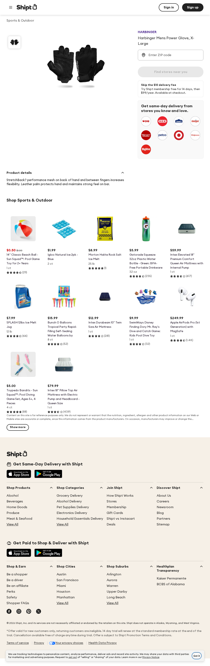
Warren (112, 586)
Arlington (114, 574)
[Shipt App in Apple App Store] (19, 474)
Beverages (15, 501)
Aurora (112, 580)
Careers (163, 501)
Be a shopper (17, 574)
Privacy (39, 643)
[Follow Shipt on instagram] (18, 612)
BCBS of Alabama (171, 584)
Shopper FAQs (18, 603)
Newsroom (165, 507)
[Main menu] (11, 7)
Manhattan (66, 597)
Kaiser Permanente (171, 578)
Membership (116, 507)
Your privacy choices (69, 643)
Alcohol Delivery (69, 501)
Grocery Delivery (70, 495)
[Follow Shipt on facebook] (9, 612)
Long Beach (116, 597)
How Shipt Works (120, 495)
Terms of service (18, 643)
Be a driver (15, 580)
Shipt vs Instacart (121, 518)
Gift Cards (115, 513)
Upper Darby (117, 591)
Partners (163, 518)
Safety (12, 597)
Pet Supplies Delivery (73, 507)
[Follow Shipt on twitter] (38, 612)
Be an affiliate (17, 586)
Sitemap (163, 524)
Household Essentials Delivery (80, 518)
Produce (13, 513)
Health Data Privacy (102, 643)
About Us (164, 495)
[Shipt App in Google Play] (48, 474)
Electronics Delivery (72, 513)
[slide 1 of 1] (14, 42)
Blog (160, 513)
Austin (61, 574)
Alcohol (12, 495)
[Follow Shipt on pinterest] (28, 612)
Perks (11, 591)
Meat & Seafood (19, 518)
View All (12, 524)
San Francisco (68, 580)
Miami (61, 586)
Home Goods (17, 507)
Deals (111, 524)
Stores (112, 501)
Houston (63, 591)
